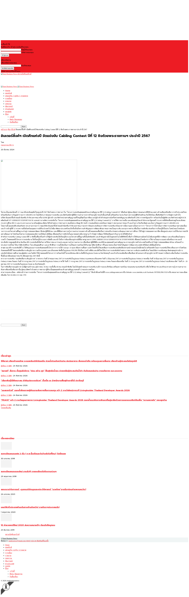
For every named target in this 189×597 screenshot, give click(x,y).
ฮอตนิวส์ (8, 93)
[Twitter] (12, 153)
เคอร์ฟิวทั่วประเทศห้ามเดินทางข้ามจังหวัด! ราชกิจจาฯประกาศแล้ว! (30, 507)
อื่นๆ (7, 114)
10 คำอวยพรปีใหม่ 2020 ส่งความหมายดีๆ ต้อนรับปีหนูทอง (28, 525)
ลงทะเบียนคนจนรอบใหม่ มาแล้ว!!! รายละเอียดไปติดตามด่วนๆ (29, 471)
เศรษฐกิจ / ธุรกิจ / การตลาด (16, 96)
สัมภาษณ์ (9, 106)
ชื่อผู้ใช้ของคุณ (26, 50)
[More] (20, 153)
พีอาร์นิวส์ (11, 129)
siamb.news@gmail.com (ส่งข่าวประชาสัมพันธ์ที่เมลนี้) (29, 541)
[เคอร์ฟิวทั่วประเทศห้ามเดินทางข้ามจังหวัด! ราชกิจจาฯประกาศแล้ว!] (6, 503)
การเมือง (8, 98)
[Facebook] (4, 153)
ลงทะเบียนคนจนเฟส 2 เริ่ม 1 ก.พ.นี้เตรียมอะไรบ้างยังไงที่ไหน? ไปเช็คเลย (33, 453)
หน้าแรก (4, 129)
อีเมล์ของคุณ (26, 65)
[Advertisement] (40, 80)
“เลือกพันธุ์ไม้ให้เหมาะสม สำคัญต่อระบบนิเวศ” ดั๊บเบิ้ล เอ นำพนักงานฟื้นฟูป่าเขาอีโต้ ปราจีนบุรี (42, 380)
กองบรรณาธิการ (7, 145)
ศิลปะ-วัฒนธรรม (16, 119)
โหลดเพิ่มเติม (6, 408)
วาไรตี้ (12, 117)
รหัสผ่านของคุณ (27, 52)
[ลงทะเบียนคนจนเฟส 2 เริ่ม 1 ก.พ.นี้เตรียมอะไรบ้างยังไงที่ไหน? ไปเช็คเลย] (6, 449)
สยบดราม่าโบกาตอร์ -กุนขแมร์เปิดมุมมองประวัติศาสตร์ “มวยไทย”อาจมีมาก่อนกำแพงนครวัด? (43, 489)
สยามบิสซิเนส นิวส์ (12, 534)
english (8, 111)
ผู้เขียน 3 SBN (6, 366)
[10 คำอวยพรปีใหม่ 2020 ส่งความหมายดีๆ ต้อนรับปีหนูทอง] (6, 520)
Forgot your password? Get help (12, 58)
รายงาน (8, 101)
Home (7, 90)
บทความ (8, 103)
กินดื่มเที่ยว (14, 122)
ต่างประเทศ (9, 109)
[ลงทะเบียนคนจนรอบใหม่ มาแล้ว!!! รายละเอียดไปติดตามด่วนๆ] (6, 467)
